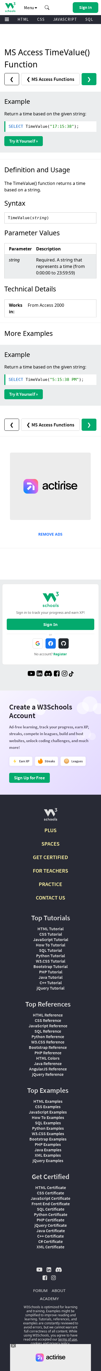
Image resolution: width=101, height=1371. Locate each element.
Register (60, 654)
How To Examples (48, 1117)
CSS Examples (48, 1106)
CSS (41, 19)
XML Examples (48, 1155)
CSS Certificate (50, 1193)
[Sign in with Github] (63, 643)
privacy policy (59, 1343)
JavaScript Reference (48, 1025)
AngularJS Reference (48, 1069)
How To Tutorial (50, 945)
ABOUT (58, 1290)
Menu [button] (29, 7)
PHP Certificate (50, 1219)
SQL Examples (48, 1122)
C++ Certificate (50, 1236)
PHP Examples (48, 1144)
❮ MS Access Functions (50, 79)
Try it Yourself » (23, 141)
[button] (47, 7)
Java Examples (47, 1149)
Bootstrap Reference (48, 1047)
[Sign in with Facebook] (51, 643)
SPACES (50, 843)
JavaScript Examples (48, 1112)
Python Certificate (50, 1214)
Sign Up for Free (29, 778)
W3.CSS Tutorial (50, 961)
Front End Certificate (51, 1203)
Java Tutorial (50, 977)
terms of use (67, 1339)
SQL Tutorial (50, 950)
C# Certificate (50, 1241)
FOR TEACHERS (50, 870)
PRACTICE (50, 884)
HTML (23, 19)
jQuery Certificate (50, 1225)
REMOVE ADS (50, 534)
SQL (89, 19)
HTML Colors (48, 1058)
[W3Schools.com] (50, 816)
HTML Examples (47, 1101)
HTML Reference (48, 1015)
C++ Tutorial (51, 982)
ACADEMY (49, 1298)
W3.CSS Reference (47, 1042)
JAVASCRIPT (65, 19)
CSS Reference (48, 1020)
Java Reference (48, 1063)
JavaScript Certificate (50, 1198)
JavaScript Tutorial (50, 939)
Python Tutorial (50, 955)
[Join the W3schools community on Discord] (48, 674)
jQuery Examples (48, 1160)
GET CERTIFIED (50, 857)
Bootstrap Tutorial (50, 966)
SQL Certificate (50, 1209)
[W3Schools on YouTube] (31, 674)
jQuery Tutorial (50, 988)
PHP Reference (47, 1052)
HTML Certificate (50, 1187)
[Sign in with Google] (38, 643)
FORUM (40, 1290)
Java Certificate (50, 1230)
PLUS (50, 830)
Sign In (50, 624)
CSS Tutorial (50, 934)
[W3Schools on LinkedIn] (39, 674)
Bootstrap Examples (48, 1139)
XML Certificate (50, 1246)
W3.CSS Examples (48, 1133)
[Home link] (10, 7)
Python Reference (48, 1036)
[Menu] (7, 19)
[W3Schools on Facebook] (56, 674)
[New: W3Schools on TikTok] (71, 674)
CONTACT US (50, 897)
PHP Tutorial (50, 971)
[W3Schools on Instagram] (64, 674)
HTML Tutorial (50, 928)
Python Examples (48, 1128)
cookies (36, 1343)
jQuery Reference (48, 1074)
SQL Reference (47, 1031)
